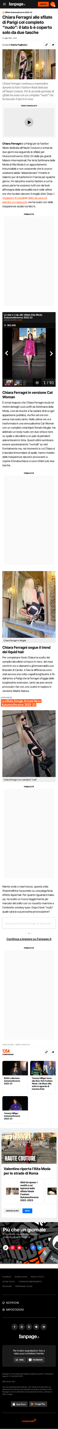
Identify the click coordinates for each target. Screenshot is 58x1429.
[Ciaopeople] (29, 1421)
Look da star (8, 1045)
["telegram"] (40, 1247)
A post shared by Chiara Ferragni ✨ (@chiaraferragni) (31, 923)
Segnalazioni (21, 1277)
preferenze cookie (24, 1286)
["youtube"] (19, 1247)
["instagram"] (12, 1247)
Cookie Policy (8, 1281)
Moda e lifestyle (22, 1045)
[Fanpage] (29, 1336)
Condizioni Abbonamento (30, 1281)
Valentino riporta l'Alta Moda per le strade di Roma (27, 1171)
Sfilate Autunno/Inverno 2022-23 (18, 12)
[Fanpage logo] (17, 4)
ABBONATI (43, 4)
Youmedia (6, 1277)
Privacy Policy (37, 1277)
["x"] (26, 1247)
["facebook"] (33, 1247)
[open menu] (3, 4)
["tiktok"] (5, 1247)
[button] (53, 44)
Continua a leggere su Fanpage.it (29, 939)
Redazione (7, 1286)
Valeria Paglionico (19, 44)
